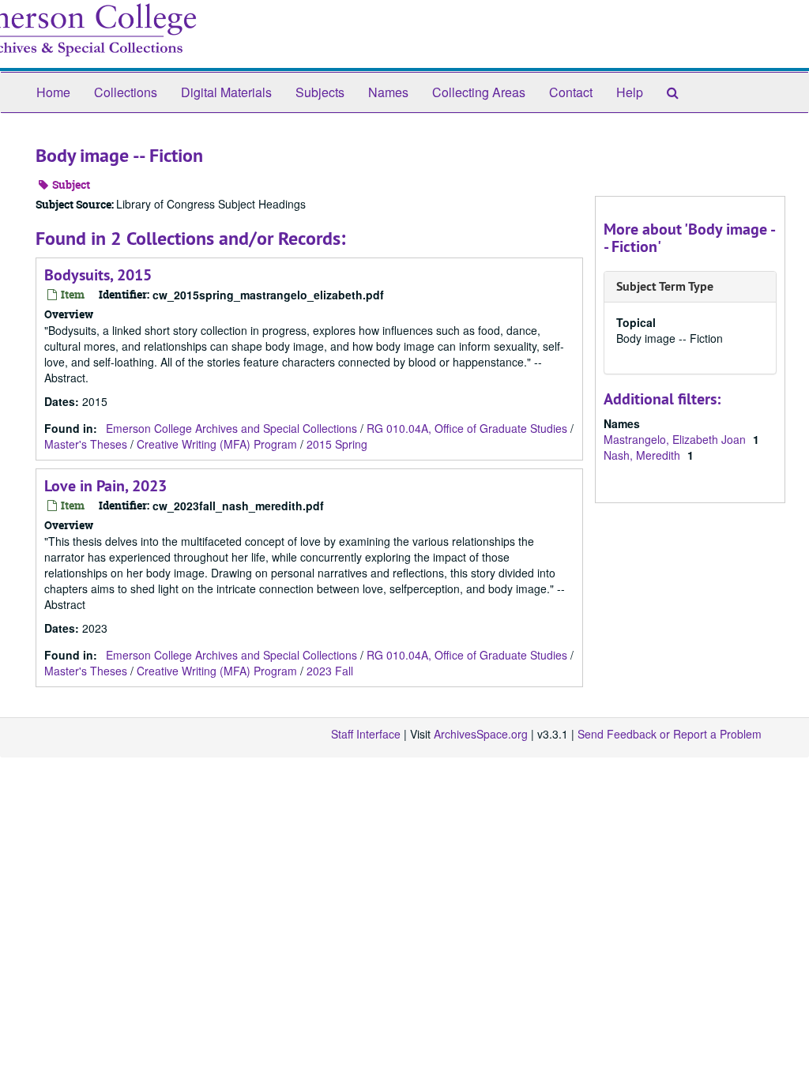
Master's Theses (85, 444)
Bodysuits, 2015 (98, 275)
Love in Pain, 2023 (105, 486)
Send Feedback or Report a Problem (670, 734)
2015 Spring (337, 444)
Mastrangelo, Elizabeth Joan (676, 439)
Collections (125, 92)
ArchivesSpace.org (481, 734)
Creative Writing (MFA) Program (217, 444)
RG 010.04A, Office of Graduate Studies (467, 428)
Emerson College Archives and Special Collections (231, 428)
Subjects (319, 92)
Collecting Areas (478, 92)
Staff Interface (366, 734)
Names (388, 92)
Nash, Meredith (643, 455)
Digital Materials (226, 92)
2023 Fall (330, 671)
